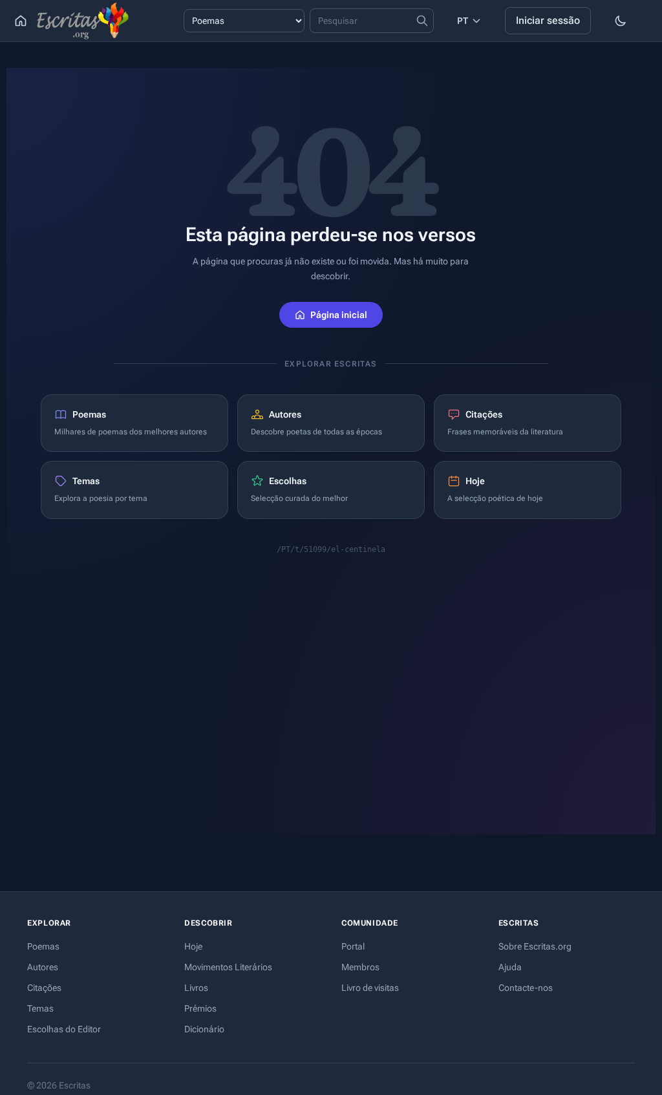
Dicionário (204, 1029)
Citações (44, 988)
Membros (360, 967)
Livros (196, 988)
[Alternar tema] (620, 20)
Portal (353, 946)
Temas (40, 1008)
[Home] (20, 20)
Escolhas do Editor (64, 1029)
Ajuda (510, 967)
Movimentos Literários (228, 967)
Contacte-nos (525, 988)
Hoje (193, 946)
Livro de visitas (370, 988)
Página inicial (338, 315)
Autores (42, 967)
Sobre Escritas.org (534, 946)
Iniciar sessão (548, 20)
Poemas (43, 946)
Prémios (200, 1008)
